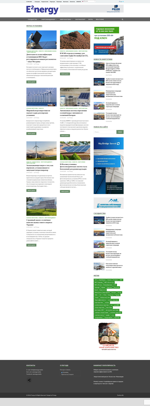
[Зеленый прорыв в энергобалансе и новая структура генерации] (99, 103)
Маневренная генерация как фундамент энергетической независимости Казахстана (114, 93)
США (96, 295)
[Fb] (119, 1)
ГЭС (115, 285)
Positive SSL (120, 395)
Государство (32, 19)
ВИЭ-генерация (99, 282)
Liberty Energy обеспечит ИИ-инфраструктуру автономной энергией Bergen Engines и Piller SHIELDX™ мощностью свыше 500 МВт (114, 67)
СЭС (100, 295)
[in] (121, 1)
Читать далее (30, 81)
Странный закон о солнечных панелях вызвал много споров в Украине (39, 222)
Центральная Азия (105, 297)
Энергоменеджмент (48, 19)
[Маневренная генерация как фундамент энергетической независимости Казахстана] (99, 91)
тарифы (108, 315)
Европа (103, 287)
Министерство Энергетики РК (102, 292)
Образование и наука (50, 51)
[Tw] (123, 1)
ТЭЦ (104, 295)
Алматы (109, 279)
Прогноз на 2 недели (67, 374)
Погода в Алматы (65, 369)
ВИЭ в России (98, 285)
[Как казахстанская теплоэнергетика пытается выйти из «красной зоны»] (99, 264)
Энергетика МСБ (31, 52)
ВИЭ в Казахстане (109, 282)
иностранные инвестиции (112, 310)
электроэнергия (108, 317)
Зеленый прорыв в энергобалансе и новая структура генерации (113, 104)
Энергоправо (81, 162)
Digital (90, 19)
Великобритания (107, 285)
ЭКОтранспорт (80, 19)
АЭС (96, 279)
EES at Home (100, 19)
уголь (112, 315)
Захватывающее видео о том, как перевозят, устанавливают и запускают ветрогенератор (39, 167)
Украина (117, 295)
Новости (41, 51)
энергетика (117, 317)
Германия (97, 287)
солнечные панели (99, 315)
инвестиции (109, 307)
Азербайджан (102, 279)
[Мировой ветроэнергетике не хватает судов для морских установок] (41, 97)
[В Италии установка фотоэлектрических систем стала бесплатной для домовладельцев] (75, 151)
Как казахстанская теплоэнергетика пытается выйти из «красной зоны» (114, 265)
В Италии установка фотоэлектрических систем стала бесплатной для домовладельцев (73, 166)
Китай (96, 290)
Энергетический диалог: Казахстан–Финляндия (108, 376)
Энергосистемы (65, 19)
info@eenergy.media (37, 370)
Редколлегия (44, 1)
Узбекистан (110, 295)
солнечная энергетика (115, 312)
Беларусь (115, 279)
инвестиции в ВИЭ (99, 310)
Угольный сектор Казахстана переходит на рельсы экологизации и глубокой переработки (113, 115)
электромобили (98, 317)
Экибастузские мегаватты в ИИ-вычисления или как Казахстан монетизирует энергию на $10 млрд (114, 81)
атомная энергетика (113, 300)
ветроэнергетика (99, 302)
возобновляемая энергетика (102, 305)
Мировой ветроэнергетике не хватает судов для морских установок (38, 112)
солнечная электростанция (101, 312)
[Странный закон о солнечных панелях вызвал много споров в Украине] (41, 206)
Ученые (97, 297)
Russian (85, 1)
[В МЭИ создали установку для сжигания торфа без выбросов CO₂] (75, 40)
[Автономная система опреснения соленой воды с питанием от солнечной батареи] (75, 97)
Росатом (114, 292)
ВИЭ (121, 279)
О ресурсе (37, 1)
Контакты (72, 1)
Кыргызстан (102, 290)
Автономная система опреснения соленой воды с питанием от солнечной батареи (73, 112)
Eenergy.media (36, 162)
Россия (119, 292)
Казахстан (116, 287)
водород (107, 302)
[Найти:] (109, 132)
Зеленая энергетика (32, 51)
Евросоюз (109, 287)
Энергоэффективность (100, 300)
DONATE (78, 1)
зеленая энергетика (99, 307)
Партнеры (59, 1)
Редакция (52, 1)
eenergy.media (36, 372)
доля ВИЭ (116, 305)
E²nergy (37, 64)
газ (111, 305)
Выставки (65, 1)
